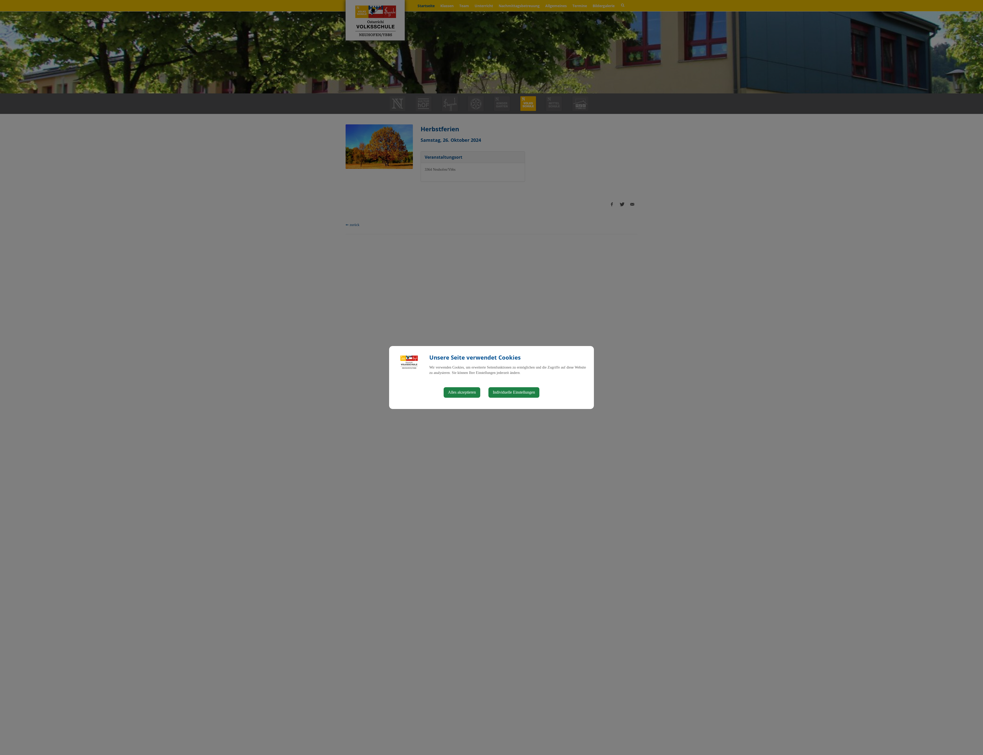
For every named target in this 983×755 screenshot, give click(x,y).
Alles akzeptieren (462, 392)
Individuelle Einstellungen (514, 392)
